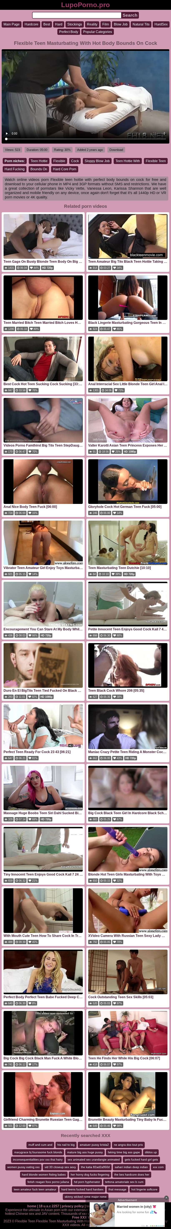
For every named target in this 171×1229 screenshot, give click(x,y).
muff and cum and (40, 1144)
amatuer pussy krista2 (94, 1144)
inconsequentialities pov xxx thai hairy (38, 1159)
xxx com (158, 1167)
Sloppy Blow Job (97, 161)
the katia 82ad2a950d (95, 1167)
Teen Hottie (39, 161)
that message (117, 1189)
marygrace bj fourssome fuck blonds (38, 1152)
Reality (92, 24)
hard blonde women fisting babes (44, 1174)
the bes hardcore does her (131, 1174)
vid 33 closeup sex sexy (60, 1167)
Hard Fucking (15, 169)
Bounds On (38, 169)
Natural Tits (141, 24)
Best (46, 24)
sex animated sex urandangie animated (94, 1159)
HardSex (161, 24)
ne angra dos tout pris (128, 1144)
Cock (75, 161)
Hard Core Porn (64, 169)
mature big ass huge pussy (85, 1152)
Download (116, 149)
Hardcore (31, 24)
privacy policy (73, 1206)
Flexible (59, 161)
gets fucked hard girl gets (141, 1159)
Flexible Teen (156, 161)
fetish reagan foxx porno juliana (48, 1182)
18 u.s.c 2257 (49, 1206)
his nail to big (66, 1144)
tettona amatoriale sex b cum (124, 1182)
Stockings (74, 24)
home (31, 1206)
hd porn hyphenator (87, 1182)
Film (105, 24)
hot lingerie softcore (144, 1189)
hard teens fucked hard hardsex (82, 1189)
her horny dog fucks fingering (90, 1174)
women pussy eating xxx (23, 1167)
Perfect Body (68, 32)
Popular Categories (97, 32)
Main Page (12, 24)
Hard (58, 24)
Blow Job (121, 24)
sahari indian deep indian (131, 1167)
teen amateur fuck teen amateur (35, 1189)
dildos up (151, 1152)
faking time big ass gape (124, 1152)
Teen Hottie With (128, 161)
